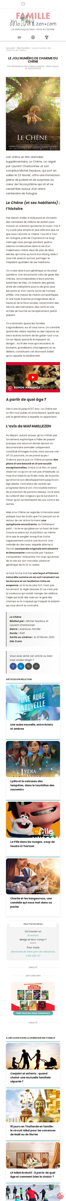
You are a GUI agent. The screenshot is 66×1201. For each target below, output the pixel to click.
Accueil (10, 48)
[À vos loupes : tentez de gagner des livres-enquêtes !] (33, 996)
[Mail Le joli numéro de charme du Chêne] (36, 666)
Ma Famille (23, 48)
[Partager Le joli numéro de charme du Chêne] (13, 666)
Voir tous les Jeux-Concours (33, 1013)
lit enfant (33, 935)
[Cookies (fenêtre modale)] (60, 1196)
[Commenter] (28, 666)
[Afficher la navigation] (19, 38)
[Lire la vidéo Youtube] (33, 377)
